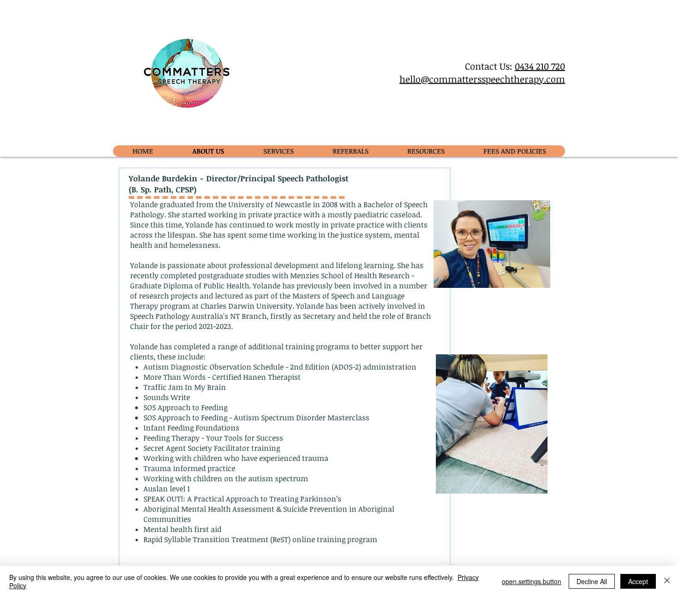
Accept (638, 581)
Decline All (592, 581)
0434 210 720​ (540, 66)
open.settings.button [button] (531, 581)
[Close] (666, 581)
